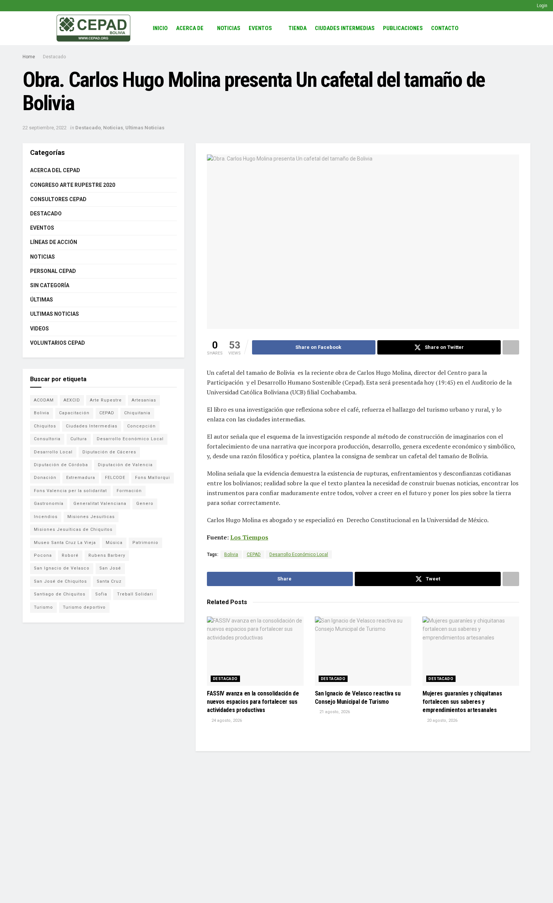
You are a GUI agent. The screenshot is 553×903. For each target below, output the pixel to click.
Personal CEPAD (53, 271)
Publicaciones (403, 28)
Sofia (101, 594)
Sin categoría (49, 285)
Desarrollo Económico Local (298, 554)
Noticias (228, 28)
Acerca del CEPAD (55, 170)
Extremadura (80, 477)
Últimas (41, 300)
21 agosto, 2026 (334, 711)
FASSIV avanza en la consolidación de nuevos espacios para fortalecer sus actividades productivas (253, 702)
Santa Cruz (109, 581)
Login (541, 5)
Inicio (160, 28)
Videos (39, 329)
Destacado (54, 56)
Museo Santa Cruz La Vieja (65, 542)
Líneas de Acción (53, 242)
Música (114, 542)
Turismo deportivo (84, 607)
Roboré (70, 555)
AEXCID (72, 400)
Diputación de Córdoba (61, 464)
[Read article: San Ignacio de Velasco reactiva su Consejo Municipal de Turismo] (363, 651)
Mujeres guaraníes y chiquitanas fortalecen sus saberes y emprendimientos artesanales (462, 702)
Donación (45, 477)
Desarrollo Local (53, 452)
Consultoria (47, 438)
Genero (144, 503)
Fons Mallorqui (152, 477)
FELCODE (115, 477)
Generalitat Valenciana (99, 503)
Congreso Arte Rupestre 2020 (72, 185)
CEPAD (254, 554)
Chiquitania (137, 413)
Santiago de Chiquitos (59, 594)
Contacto (445, 28)
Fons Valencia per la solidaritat (70, 490)
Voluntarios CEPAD (57, 343)
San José (110, 568)
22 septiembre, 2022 (45, 127)
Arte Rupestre (106, 400)
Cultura (78, 438)
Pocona (43, 555)
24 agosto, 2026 (226, 720)
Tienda (298, 28)
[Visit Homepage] (93, 28)
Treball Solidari (135, 594)
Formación (129, 490)
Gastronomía (49, 503)
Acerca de (190, 28)
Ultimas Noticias (144, 127)
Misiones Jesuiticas (91, 516)
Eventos (260, 28)
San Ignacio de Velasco (62, 568)
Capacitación (74, 413)
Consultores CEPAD (58, 199)
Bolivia (231, 554)
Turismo (43, 607)
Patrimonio (145, 542)
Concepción (141, 426)
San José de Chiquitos (60, 581)
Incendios (46, 516)
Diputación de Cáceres (109, 452)
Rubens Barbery (106, 555)
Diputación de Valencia (125, 464)
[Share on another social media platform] (511, 347)
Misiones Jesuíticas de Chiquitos (73, 529)
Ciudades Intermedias (345, 28)
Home (29, 56)
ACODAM (44, 400)
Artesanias (144, 400)
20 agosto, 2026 (441, 720)
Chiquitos (45, 426)
